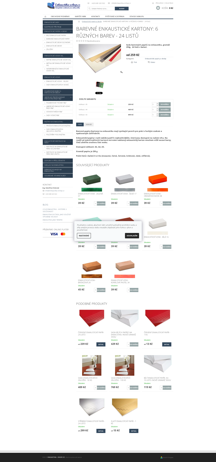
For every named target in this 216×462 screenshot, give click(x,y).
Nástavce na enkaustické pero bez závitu (56, 153)
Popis (80, 124)
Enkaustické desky (54, 46)
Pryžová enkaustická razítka (58, 126)
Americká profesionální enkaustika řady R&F (54, 98)
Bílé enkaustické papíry (56, 35)
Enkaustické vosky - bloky (57, 81)
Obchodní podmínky (60, 16)
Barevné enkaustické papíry (58, 39)
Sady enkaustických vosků (57, 85)
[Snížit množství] (157, 105)
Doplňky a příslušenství (54, 160)
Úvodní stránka (45, 16)
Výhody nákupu (137, 16)
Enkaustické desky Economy (58, 42)
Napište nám (80, 16)
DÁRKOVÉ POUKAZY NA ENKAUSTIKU (53, 170)
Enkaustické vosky (52, 77)
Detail (101, 344)
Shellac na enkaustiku (54, 165)
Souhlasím (132, 235)
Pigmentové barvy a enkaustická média (52, 92)
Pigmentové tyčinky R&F (56, 103)
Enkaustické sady (51, 22)
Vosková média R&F (54, 112)
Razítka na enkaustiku (53, 122)
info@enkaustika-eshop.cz (54, 191)
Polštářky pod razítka (55, 135)
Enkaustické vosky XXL (53, 56)
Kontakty (95, 16)
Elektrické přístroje (52, 27)
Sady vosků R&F (52, 115)
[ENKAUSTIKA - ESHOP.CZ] (65, 5)
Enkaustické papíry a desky (55, 31)
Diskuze (89, 124)
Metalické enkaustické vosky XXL (58, 64)
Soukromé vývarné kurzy (55, 176)
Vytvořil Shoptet (168, 457)
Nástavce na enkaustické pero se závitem (56, 148)
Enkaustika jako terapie (52, 220)
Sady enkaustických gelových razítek (54, 130)
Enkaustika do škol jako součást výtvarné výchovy (57, 215)
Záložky (49, 49)
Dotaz (153, 62)
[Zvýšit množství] (157, 103)
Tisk (135, 62)
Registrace (169, 3)
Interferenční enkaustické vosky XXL (57, 70)
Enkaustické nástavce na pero (54, 142)
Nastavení (84, 235)
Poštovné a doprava (114, 16)
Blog (45, 204)
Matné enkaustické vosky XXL (58, 60)
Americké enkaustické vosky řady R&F (58, 107)
